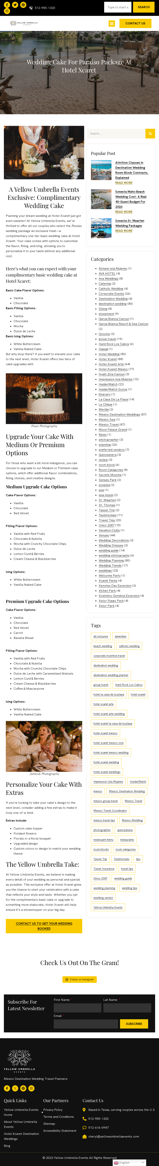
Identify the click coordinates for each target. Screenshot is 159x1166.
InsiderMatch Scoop (113, 389)
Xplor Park (106, 606)
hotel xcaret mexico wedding (111, 752)
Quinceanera (108, 455)
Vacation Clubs (109, 530)
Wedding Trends (110, 565)
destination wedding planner (110, 675)
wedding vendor (103, 897)
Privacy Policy (52, 1110)
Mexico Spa (107, 419)
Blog (7, 1146)
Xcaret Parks (108, 581)
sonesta (104, 485)
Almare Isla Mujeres (113, 268)
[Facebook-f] (7, 5)
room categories (126, 849)
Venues (104, 535)
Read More (123, 183)
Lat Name (110, 1000)
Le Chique (105, 404)
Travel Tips (107, 520)
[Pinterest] (23, 5)
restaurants (127, 839)
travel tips (127, 868)
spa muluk (106, 495)
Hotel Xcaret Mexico (113, 369)
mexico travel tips (104, 820)
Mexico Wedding (132, 820)
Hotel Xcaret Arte (111, 364)
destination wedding (113, 304)
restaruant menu (103, 839)
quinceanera (125, 830)
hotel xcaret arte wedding (109, 713)
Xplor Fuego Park (111, 601)
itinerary (105, 394)
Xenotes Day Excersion (115, 586)
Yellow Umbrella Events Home (21, 1112)
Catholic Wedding (111, 289)
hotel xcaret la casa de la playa (112, 723)
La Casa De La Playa (113, 399)
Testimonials (108, 515)
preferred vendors (112, 450)
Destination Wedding (113, 299)
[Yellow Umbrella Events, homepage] (24, 23)
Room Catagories (111, 470)
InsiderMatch (108, 384)
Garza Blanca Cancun (114, 319)
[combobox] (117, 7)
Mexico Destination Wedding (127, 791)
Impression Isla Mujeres (115, 379)
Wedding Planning (111, 560)
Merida (104, 409)
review (103, 460)
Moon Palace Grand (113, 430)
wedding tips (129, 888)
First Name (62, 1000)
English (124, 1163)
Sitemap (49, 1124)
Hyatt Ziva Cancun (112, 374)
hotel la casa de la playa (108, 694)
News (103, 435)
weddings (105, 570)
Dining (103, 309)
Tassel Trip (107, 510)
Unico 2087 (106, 525)
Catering (105, 284)
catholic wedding (129, 646)
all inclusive (100, 636)
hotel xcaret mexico (105, 733)
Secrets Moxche (110, 475)
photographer (109, 440)
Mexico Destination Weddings (119, 414)
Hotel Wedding (109, 354)
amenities (120, 636)
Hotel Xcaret (108, 359)
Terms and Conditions (58, 1117)
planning (105, 445)
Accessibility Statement (59, 1131)
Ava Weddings (108, 278)
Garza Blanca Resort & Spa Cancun (123, 324)
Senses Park (108, 480)
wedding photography (114, 555)
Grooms (104, 334)
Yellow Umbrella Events (108, 907)
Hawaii (103, 349)
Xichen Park (107, 591)
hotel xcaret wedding (106, 762)
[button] (112, 23)
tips (138, 859)
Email (58, 1016)
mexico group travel (105, 801)
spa (101, 490)
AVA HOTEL (107, 273)
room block (107, 465)
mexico (97, 791)
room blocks (101, 849)
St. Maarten (107, 500)
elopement (106, 314)
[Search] (150, 133)
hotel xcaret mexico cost (108, 742)
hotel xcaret (138, 694)
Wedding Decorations (114, 540)
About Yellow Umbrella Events (20, 1124)
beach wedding (102, 646)
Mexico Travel (109, 424)
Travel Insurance (103, 868)
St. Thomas (107, 505)
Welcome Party (110, 576)
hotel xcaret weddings (106, 772)
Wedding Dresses (111, 545)
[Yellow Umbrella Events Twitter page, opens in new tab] (15, 5)
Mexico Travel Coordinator (110, 810)
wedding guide (108, 550)
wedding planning (104, 888)
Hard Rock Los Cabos (114, 344)
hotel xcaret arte (103, 704)
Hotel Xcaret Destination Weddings (21, 1136)
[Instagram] (7, 11)
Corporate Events (111, 294)
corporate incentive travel (109, 655)
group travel (107, 339)
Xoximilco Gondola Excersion (119, 596)
